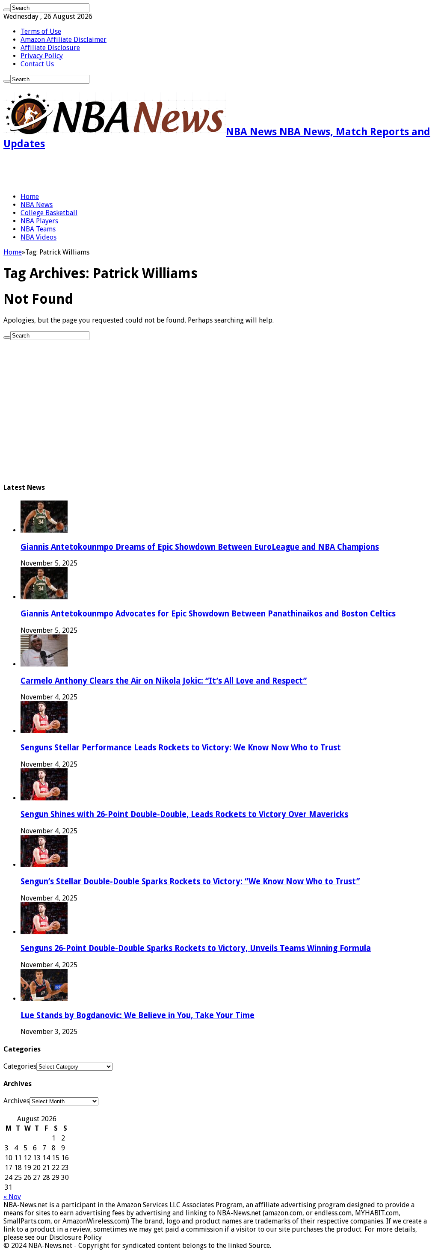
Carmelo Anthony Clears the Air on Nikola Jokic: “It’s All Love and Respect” (164, 680)
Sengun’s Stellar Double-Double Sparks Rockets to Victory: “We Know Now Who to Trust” (190, 881)
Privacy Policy (42, 56)
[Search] (6, 10)
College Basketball (49, 213)
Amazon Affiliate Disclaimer (64, 40)
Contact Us (37, 64)
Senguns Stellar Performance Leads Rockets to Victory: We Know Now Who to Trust (181, 747)
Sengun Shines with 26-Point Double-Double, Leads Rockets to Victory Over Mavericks (184, 814)
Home (30, 197)
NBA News (37, 205)
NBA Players (39, 221)
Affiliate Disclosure (50, 48)
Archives (16, 1101)
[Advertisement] (103, 171)
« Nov (12, 1197)
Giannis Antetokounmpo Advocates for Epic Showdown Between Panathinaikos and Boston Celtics (208, 613)
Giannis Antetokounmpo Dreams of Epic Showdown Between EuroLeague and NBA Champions (200, 546)
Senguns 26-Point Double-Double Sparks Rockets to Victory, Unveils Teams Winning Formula (196, 948)
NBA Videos (38, 237)
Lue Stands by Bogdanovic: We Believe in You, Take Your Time (138, 1015)
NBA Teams (38, 229)
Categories (19, 1066)
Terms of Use (41, 31)
